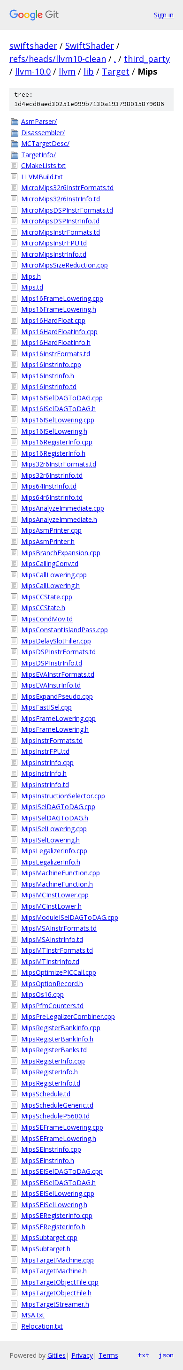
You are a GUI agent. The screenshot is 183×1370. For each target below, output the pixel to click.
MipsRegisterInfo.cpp (53, 1060)
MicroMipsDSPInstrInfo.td (60, 220)
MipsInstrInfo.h (44, 773)
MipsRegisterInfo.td (50, 1083)
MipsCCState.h (43, 607)
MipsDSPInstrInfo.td (51, 662)
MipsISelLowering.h (50, 839)
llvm (67, 71)
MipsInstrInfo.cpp (47, 762)
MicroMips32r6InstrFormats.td (67, 187)
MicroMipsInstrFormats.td (60, 232)
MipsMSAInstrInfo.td (52, 939)
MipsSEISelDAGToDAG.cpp (62, 1171)
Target (116, 71)
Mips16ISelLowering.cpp (57, 419)
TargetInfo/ (38, 154)
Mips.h (31, 276)
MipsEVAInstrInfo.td (51, 685)
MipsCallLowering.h (50, 585)
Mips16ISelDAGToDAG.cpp (62, 397)
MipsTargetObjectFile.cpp (60, 1282)
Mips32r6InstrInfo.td (52, 475)
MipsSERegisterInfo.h (53, 1226)
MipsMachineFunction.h (57, 884)
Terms (108, 1355)
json (166, 1355)
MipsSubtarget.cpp (49, 1237)
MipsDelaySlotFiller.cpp (56, 640)
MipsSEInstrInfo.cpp (51, 1149)
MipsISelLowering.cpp (54, 828)
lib (89, 71)
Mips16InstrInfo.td (48, 386)
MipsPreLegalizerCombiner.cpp (68, 1016)
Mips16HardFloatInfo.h (56, 342)
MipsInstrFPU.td (45, 751)
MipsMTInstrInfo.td (50, 961)
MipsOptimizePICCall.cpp (58, 972)
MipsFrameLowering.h (55, 729)
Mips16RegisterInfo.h (53, 453)
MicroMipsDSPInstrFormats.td (67, 210)
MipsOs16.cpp (42, 994)
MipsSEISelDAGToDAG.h (58, 1182)
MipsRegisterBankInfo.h (57, 1038)
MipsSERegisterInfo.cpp (56, 1215)
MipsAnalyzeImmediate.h (59, 519)
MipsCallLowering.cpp (54, 574)
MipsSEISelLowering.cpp (57, 1193)
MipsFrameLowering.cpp (58, 718)
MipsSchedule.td (45, 1093)
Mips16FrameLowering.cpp (62, 298)
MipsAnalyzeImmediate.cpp (62, 508)
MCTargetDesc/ (45, 143)
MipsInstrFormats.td (52, 740)
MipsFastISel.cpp (46, 707)
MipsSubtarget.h (45, 1248)
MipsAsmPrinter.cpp (51, 530)
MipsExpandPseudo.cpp (57, 696)
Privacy (82, 1355)
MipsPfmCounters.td (52, 1005)
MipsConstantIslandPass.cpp (64, 629)
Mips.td (32, 287)
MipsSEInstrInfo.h (47, 1160)
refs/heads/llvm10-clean (57, 58)
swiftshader (33, 45)
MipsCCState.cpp (46, 596)
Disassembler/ (43, 132)
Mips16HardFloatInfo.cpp (59, 331)
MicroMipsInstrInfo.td (53, 254)
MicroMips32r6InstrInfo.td (60, 198)
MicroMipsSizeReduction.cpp (64, 264)
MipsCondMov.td (47, 618)
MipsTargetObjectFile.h (56, 1292)
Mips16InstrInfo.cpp (51, 364)
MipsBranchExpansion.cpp (60, 552)
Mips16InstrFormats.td (55, 353)
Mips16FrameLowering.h (58, 309)
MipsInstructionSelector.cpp (63, 795)
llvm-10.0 (33, 71)
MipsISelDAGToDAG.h (54, 817)
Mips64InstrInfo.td (48, 486)
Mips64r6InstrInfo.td (52, 497)
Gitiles (56, 1355)
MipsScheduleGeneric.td (57, 1105)
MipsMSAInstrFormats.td (59, 928)
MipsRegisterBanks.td (54, 1049)
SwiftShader (89, 45)
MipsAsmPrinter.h (48, 541)
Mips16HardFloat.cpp (53, 320)
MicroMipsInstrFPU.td (54, 242)
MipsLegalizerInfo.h (50, 861)
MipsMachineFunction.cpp (60, 872)
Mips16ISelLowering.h (54, 431)
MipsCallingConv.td (49, 563)
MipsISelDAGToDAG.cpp (58, 806)
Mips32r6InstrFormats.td (58, 463)
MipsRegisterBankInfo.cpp (60, 1027)
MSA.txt (33, 1314)
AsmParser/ (39, 121)
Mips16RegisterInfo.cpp (56, 441)
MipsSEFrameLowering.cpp (62, 1127)
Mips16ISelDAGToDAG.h (58, 408)
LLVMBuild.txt (42, 176)
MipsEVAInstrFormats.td (57, 674)
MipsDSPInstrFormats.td (58, 651)
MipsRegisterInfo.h (49, 1071)
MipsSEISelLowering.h (54, 1204)
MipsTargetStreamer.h (55, 1304)
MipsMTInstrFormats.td (57, 950)
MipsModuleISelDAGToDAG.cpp (69, 917)
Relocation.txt (42, 1326)
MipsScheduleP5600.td (55, 1115)
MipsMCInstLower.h (51, 906)
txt (143, 1355)
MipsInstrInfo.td (45, 784)
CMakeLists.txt (43, 165)
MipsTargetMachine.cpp (57, 1259)
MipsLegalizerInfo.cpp (54, 850)
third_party (147, 58)
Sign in (164, 14)
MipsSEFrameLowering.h (58, 1138)
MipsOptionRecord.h (52, 983)
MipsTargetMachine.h (54, 1270)
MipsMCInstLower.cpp (55, 894)
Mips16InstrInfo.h (47, 375)
